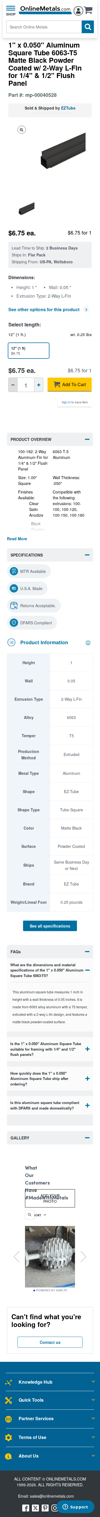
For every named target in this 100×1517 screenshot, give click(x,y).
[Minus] (13, 385)
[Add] (38, 385)
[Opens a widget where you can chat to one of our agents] (75, 1507)
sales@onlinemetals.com (52, 1496)
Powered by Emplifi (51, 1290)
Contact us (50, 1342)
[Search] (88, 26)
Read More (17, 538)
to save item (75, 402)
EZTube (68, 108)
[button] (89, 11)
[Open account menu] (78, 10)
